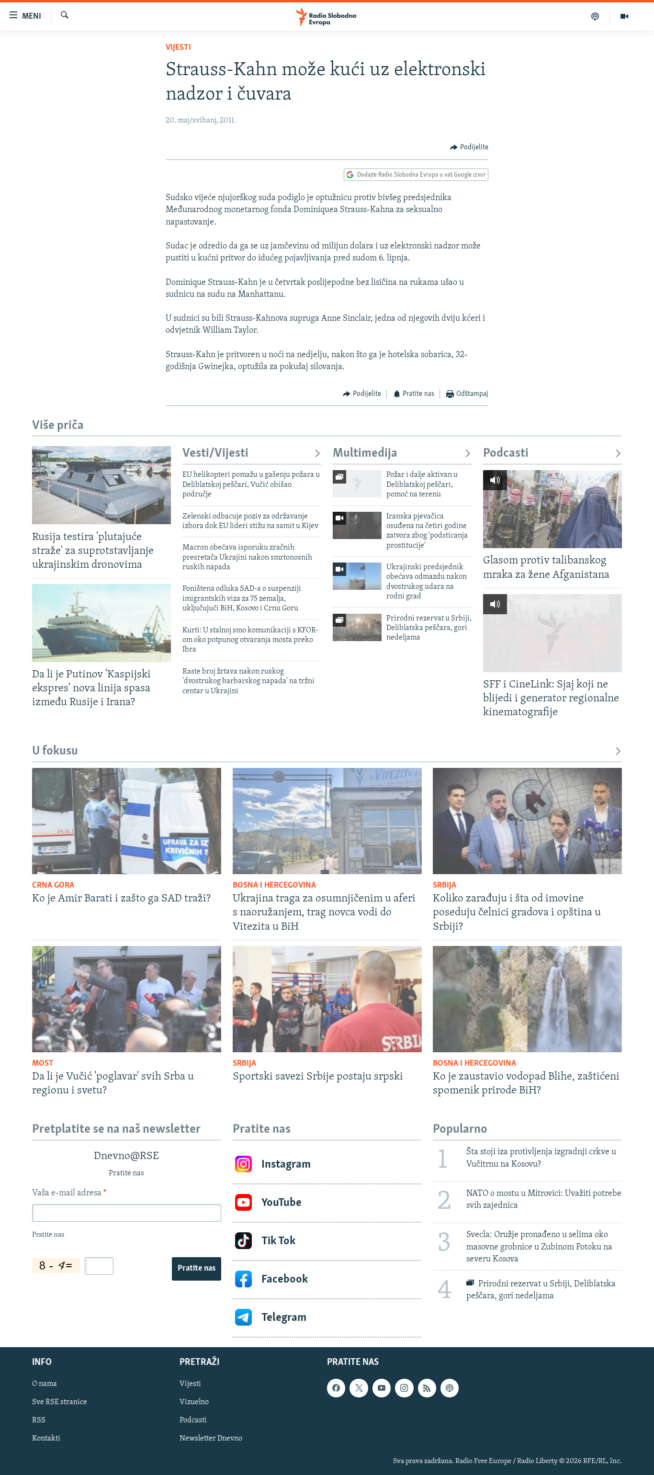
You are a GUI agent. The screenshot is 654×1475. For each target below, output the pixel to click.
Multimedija (365, 453)
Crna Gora (53, 885)
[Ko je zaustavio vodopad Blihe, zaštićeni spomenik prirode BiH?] (527, 999)
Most (43, 1063)
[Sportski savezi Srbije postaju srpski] (327, 999)
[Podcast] (595, 16)
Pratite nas (196, 1268)
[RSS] (427, 1388)
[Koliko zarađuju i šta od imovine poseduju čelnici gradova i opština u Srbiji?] (527, 821)
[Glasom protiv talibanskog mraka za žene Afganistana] (552, 509)
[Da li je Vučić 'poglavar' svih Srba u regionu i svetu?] (126, 999)
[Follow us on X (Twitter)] (359, 1388)
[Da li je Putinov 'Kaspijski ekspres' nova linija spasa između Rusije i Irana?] (101, 623)
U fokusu (55, 751)
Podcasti (506, 453)
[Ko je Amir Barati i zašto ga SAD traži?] (126, 821)
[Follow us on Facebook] (336, 1388)
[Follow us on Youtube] (381, 1388)
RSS (38, 1420)
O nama (44, 1384)
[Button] (469, 147)
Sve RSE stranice (59, 1402)
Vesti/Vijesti (215, 453)
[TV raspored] (449, 1388)
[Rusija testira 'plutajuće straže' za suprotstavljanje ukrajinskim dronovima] (101, 485)
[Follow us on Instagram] (404, 1388)
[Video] (624, 16)
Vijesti (178, 48)
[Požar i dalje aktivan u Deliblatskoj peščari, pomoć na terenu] (357, 483)
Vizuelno (194, 1402)
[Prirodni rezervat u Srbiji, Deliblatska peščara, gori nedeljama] (357, 627)
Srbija (444, 885)
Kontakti (46, 1438)
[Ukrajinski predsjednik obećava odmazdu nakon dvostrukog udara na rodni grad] (357, 576)
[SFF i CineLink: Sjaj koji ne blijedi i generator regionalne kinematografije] (552, 633)
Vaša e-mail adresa (69, 1193)
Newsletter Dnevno (211, 1438)
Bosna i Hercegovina (274, 885)
